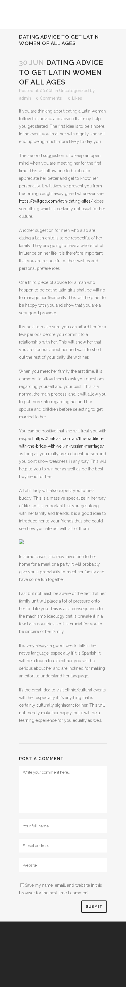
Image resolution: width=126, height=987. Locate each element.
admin (25, 98)
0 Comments (49, 98)
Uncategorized (74, 90)
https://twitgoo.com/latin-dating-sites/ (56, 201)
